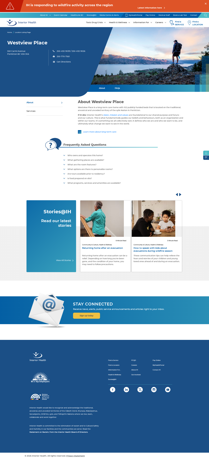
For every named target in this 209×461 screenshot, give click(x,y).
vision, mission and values (115, 115)
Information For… (114, 370)
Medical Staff (164, 15)
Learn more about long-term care (99, 132)
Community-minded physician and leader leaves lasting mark (157, 249)
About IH (44, 15)
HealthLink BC (77, 15)
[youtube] (167, 389)
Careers (159, 22)
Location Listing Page (23, 32)
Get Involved (136, 374)
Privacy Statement (75, 456)
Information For (141, 22)
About (102, 88)
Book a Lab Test (180, 15)
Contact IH (157, 370)
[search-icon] (205, 15)
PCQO (133, 360)
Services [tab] (30, 111)
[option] (110, 236)
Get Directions (64, 62)
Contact (193, 15)
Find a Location (113, 365)
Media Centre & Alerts (109, 15)
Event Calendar (60, 15)
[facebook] (112, 389)
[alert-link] (104, 6)
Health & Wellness (118, 22)
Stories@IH (91, 15)
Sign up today (86, 316)
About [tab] (29, 103)
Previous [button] (179, 194)
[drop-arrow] (50, 15)
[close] (205, 3)
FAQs (117, 88)
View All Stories (63, 260)
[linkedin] (126, 389)
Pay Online (150, 15)
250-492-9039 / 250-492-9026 (71, 51)
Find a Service (113, 360)
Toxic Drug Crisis (94, 22)
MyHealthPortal (135, 15)
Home (9, 32)
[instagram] (154, 389)
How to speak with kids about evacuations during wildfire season (106, 249)
